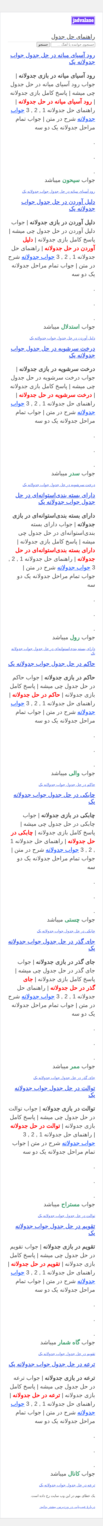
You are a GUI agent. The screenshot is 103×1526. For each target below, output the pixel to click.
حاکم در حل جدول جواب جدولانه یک (51, 663)
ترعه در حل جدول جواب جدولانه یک (52, 1364)
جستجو (43, 44)
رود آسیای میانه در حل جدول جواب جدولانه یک (58, 191)
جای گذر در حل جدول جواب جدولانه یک (64, 1078)
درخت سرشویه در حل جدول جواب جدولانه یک (59, 485)
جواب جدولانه (38, 256)
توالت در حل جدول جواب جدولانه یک (66, 1216)
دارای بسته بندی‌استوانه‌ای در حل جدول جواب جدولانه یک (55, 498)
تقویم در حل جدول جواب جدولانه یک (66, 1354)
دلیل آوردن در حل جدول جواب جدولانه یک (62, 338)
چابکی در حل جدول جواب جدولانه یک (66, 931)
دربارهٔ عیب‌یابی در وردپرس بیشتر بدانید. (67, 1507)
